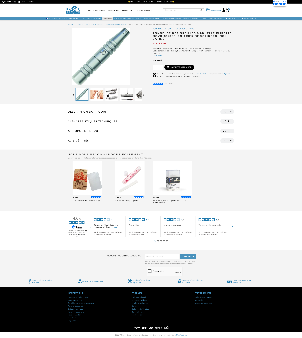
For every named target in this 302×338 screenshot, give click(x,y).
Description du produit (88, 111)
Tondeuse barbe (138, 315)
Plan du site (73, 318)
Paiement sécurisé (75, 306)
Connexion (199, 300)
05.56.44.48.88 (10, 2)
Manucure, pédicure (140, 300)
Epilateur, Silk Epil (139, 297)
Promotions (128, 10)
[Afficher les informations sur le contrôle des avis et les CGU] (86, 231)
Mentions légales (75, 300)
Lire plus (157, 55)
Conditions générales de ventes (81, 303)
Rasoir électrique (138, 312)
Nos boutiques (215, 10)
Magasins (72, 321)
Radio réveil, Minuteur (141, 309)
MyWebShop (181, 335)
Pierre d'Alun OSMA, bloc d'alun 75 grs (86, 201)
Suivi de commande (203, 297)
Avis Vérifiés (78, 140)
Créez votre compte (203, 303)
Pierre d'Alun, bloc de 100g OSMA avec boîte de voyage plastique (169, 201)
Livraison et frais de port (78, 297)
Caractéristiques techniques (92, 121)
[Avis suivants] (232, 226)
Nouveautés (113, 10)
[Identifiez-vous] (223, 11)
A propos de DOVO (83, 130)
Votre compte (203, 293)
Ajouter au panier (179, 67)
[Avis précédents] (90, 226)
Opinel (134, 306)
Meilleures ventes (96, 10)
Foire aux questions (76, 312)
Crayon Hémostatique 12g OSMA (127, 201)
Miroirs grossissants (140, 303)
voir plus (114, 227)
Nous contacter (27, 2)
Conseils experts (144, 10)
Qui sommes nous (75, 309)
